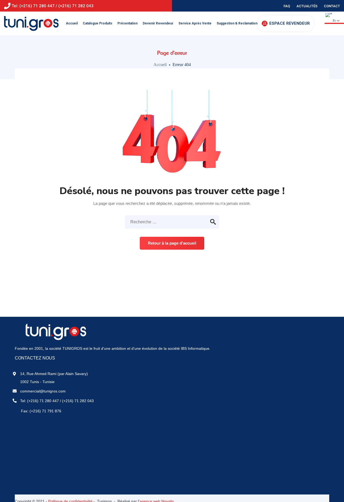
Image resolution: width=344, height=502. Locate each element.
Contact (332, 6)
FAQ (287, 6)
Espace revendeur (289, 23)
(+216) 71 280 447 (43, 401)
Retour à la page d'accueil (172, 243)
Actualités (306, 6)
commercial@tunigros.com (43, 391)
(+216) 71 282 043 (78, 401)
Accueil (160, 64)
